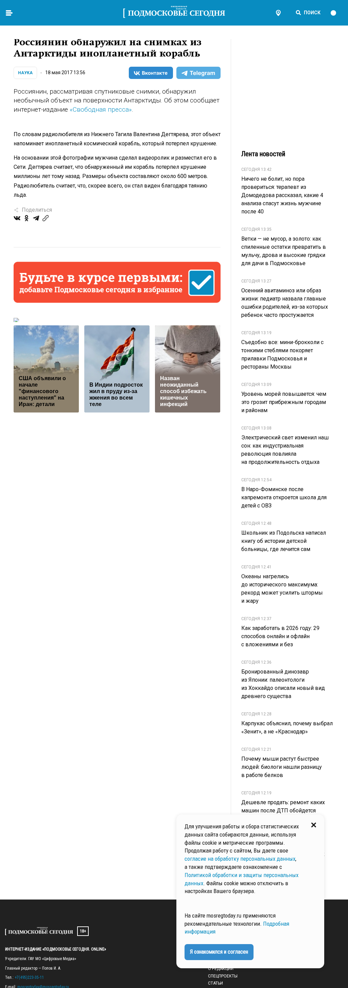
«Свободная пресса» (101, 109)
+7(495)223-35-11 (29, 977)
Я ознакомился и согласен (219, 952)
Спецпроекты (223, 976)
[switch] (336, 13)
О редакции (220, 968)
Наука (25, 72)
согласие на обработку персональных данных (240, 858)
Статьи (215, 983)
